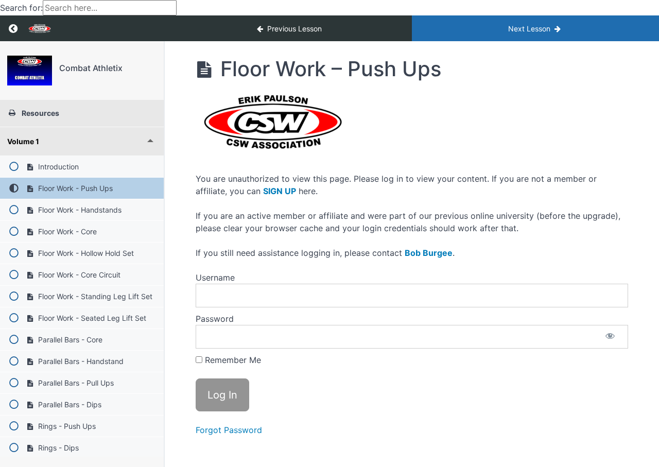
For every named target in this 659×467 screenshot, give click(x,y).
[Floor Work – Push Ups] (29, 70)
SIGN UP (279, 191)
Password (215, 319)
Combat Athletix (91, 68)
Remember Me (231, 360)
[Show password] (610, 337)
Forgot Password (229, 430)
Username (215, 277)
